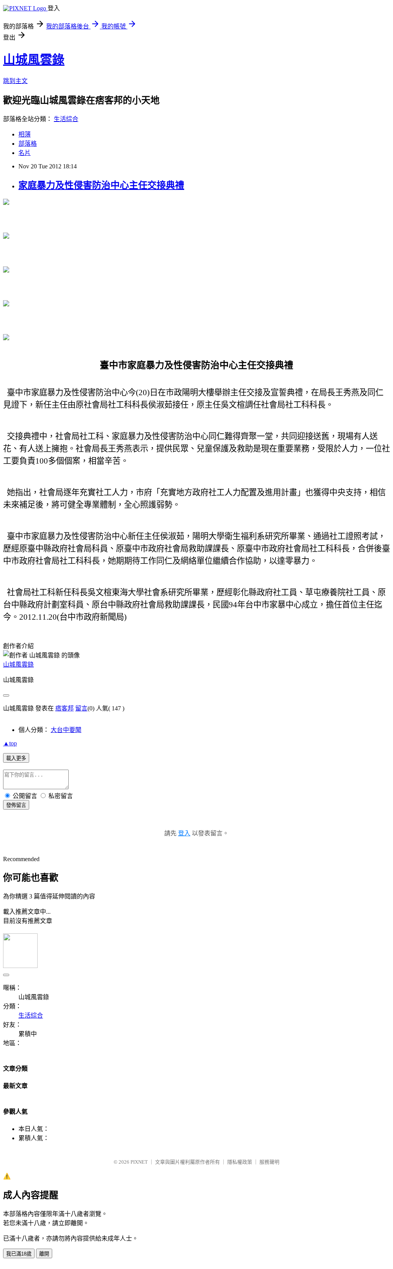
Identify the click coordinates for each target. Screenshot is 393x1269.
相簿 (24, 134)
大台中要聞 (66, 730)
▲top (10, 743)
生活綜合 (66, 119)
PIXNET (139, 1162)
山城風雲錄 (33, 60)
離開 (44, 1254)
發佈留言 (16, 805)
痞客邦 (64, 708)
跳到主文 (15, 81)
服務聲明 (269, 1162)
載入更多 (16, 758)
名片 (24, 153)
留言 (81, 708)
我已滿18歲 (18, 1254)
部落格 (27, 143)
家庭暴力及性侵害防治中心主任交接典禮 (101, 185)
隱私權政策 (239, 1162)
